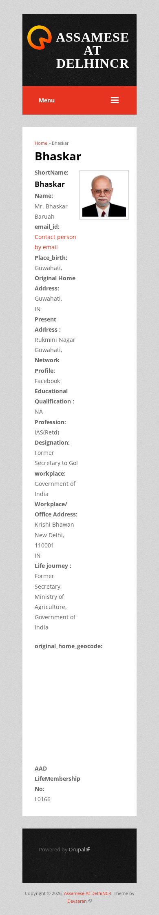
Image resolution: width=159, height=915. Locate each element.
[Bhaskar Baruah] (107, 220)
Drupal (79, 849)
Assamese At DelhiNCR (87, 893)
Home (41, 143)
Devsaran (79, 901)
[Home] (39, 48)
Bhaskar (50, 184)
